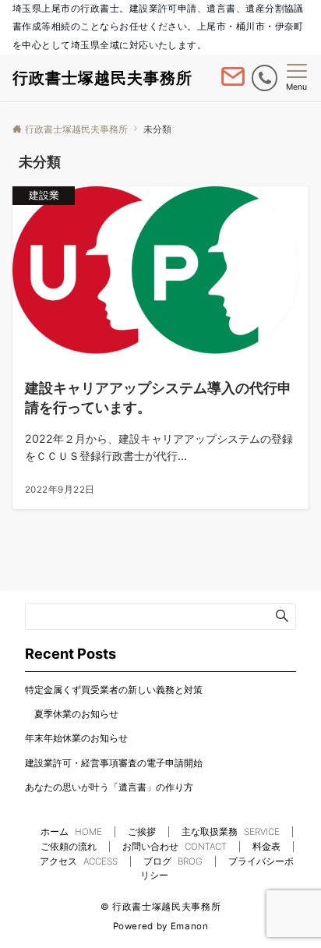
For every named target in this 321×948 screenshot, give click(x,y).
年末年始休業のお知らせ (76, 738)
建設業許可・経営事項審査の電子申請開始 (114, 763)
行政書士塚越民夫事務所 (102, 78)
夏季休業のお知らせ (71, 714)
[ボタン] (232, 82)
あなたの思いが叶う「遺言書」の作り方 (109, 787)
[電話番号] (264, 77)
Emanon (190, 926)
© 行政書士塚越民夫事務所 (160, 906)
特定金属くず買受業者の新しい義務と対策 (114, 689)
